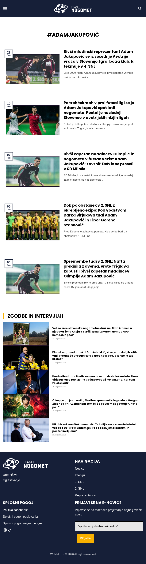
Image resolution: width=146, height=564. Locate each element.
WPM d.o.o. (57, 554)
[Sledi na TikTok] (9, 530)
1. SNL (79, 481)
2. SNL (79, 488)
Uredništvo (10, 474)
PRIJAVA (85, 538)
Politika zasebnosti (15, 510)
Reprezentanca (85, 495)
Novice (79, 468)
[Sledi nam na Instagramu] (5, 530)
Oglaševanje (11, 480)
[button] (5, 8)
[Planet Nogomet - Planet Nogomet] (73, 8)
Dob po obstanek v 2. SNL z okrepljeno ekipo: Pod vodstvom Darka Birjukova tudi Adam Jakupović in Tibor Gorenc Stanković (95, 215)
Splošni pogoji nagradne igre (22, 523)
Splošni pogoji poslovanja (20, 516)
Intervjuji (80, 475)
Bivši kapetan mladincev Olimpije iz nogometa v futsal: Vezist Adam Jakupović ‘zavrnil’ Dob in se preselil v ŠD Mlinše (99, 161)
